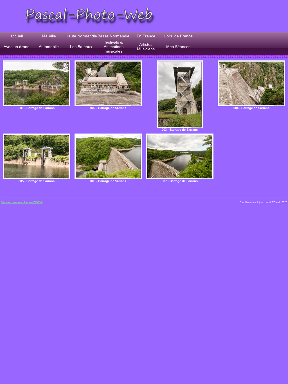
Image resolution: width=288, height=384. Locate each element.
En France (146, 36)
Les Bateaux (81, 46)
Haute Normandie (81, 36)
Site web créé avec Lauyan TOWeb (21, 202)
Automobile (49, 46)
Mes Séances (178, 46)
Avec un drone (17, 46)
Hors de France (178, 36)
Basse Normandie (113, 36)
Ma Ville (49, 36)
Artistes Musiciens (146, 46)
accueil (16, 36)
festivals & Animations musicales (113, 46)
